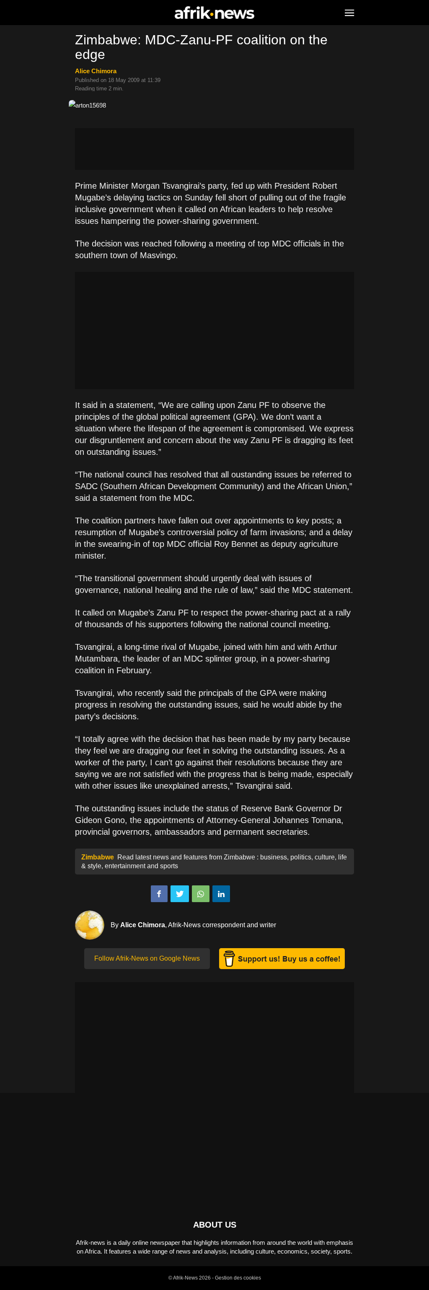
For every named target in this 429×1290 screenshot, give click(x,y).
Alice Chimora (95, 70)
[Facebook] (159, 893)
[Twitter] (180, 893)
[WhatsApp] (200, 893)
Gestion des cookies (238, 1278)
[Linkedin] (221, 893)
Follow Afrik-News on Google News (147, 958)
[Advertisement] (214, 149)
